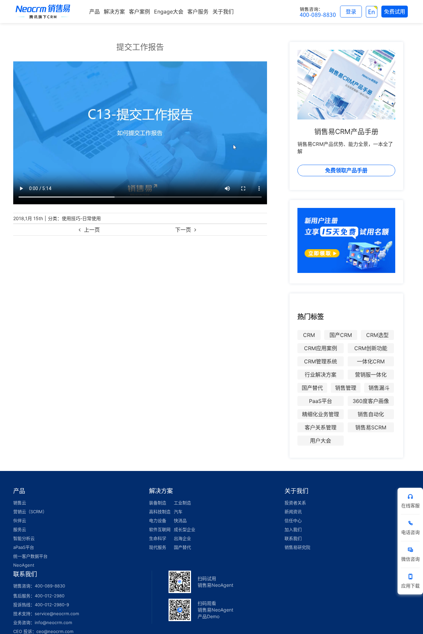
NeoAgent (23, 565)
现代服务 (157, 547)
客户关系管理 (320, 427)
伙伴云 (19, 520)
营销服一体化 (371, 374)
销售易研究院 (297, 547)
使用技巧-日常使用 (81, 218)
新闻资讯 (293, 511)
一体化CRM (371, 361)
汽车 (178, 511)
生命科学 (157, 538)
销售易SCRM (370, 427)
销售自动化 (371, 414)
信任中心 (293, 520)
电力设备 (157, 520)
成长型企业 (184, 529)
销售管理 (345, 387)
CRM (309, 335)
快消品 (180, 520)
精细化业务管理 (320, 414)
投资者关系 (295, 502)
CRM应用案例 (320, 348)
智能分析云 (24, 538)
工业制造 (182, 502)
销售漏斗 (379, 387)
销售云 (19, 502)
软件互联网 (160, 529)
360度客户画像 (371, 401)
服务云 (19, 529)
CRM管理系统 (320, 361)
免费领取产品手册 (346, 170)
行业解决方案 (320, 374)
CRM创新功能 (370, 348)
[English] (371, 11)
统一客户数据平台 (30, 556)
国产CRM (340, 335)
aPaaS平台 (23, 547)
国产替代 (312, 387)
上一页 (92, 229)
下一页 (183, 229)
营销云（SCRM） (30, 511)
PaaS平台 (320, 401)
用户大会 (320, 440)
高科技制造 (160, 511)
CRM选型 (377, 335)
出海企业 (182, 538)
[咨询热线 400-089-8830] (318, 11)
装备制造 (157, 502)
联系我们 (293, 538)
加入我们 (293, 529)
